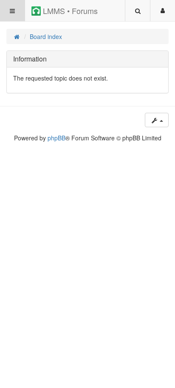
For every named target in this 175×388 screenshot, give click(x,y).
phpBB (56, 138)
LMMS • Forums (69, 10)
